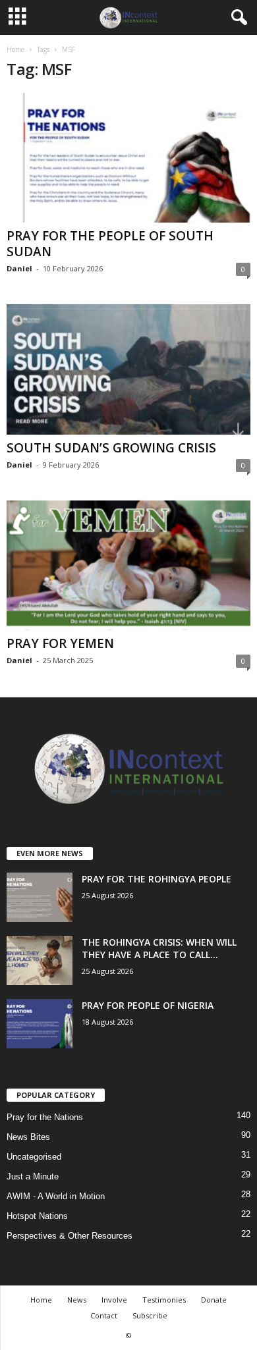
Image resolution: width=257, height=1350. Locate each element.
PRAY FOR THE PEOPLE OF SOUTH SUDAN (110, 243)
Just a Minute (33, 1176)
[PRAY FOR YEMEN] (128, 565)
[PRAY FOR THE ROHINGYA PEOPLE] (39, 897)
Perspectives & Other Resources (69, 1236)
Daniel (19, 268)
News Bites (28, 1137)
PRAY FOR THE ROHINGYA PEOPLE (156, 879)
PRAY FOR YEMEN (60, 643)
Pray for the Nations (45, 1117)
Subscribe (149, 1315)
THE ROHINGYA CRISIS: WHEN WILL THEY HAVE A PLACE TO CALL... (159, 948)
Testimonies (164, 1300)
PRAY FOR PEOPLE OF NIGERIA (148, 1005)
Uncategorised (34, 1157)
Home (15, 49)
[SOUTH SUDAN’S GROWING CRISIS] (128, 369)
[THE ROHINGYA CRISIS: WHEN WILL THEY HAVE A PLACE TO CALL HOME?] (39, 960)
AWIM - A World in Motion (56, 1196)
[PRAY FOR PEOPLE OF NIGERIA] (39, 1023)
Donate (214, 1300)
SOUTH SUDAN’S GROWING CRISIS (111, 447)
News (76, 1300)
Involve (114, 1300)
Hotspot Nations (37, 1216)
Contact (103, 1315)
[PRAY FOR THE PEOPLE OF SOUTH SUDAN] (128, 158)
